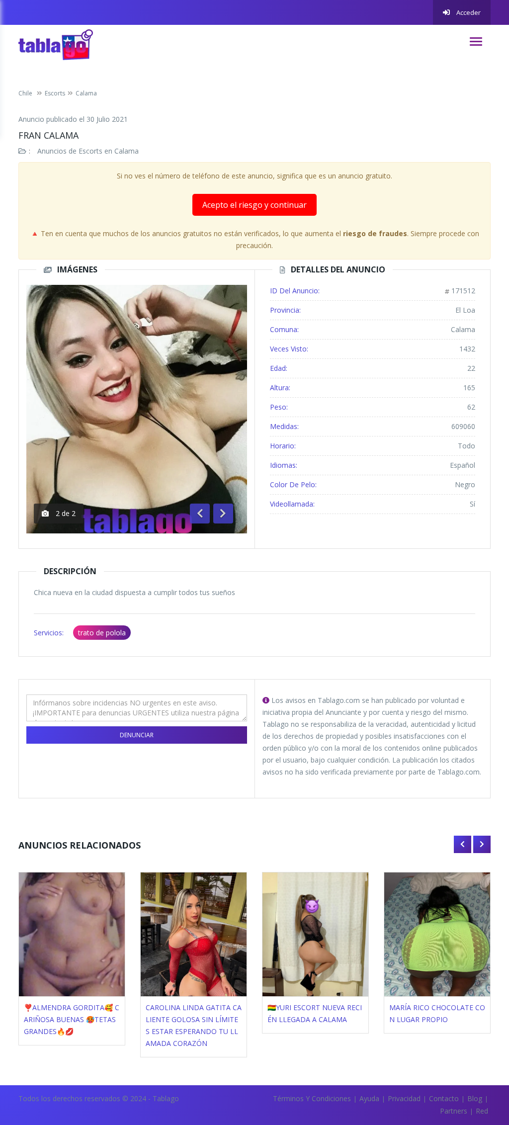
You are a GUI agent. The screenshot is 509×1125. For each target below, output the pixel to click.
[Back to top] (476, 1062)
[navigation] (476, 41)
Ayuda (369, 1098)
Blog (474, 1098)
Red (482, 1111)
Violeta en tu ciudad (438, 1007)
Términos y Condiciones (312, 1098)
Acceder (468, 12)
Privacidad (404, 1098)
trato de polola (102, 632)
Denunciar (137, 735)
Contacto (444, 1098)
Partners (453, 1111)
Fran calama (48, 135)
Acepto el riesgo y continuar (254, 204)
